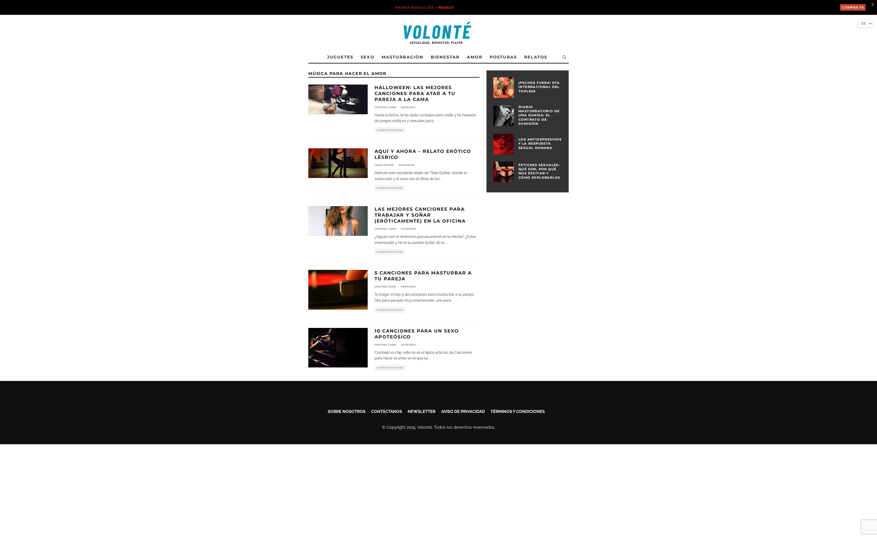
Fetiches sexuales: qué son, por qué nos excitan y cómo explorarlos (539, 171)
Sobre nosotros (346, 411)
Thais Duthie (384, 165)
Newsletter (422, 411)
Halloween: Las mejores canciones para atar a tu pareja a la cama (415, 93)
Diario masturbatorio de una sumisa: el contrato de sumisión (539, 115)
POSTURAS (503, 57)
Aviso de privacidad (463, 411)
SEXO (367, 57)
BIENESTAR (445, 57)
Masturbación (402, 57)
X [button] (872, 4)
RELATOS (535, 57)
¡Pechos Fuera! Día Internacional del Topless (539, 87)
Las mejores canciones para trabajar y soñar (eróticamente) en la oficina (420, 215)
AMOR (474, 57)
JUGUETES (340, 57)
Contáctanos (386, 411)
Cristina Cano (385, 107)
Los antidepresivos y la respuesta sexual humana (540, 143)
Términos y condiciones (518, 411)
